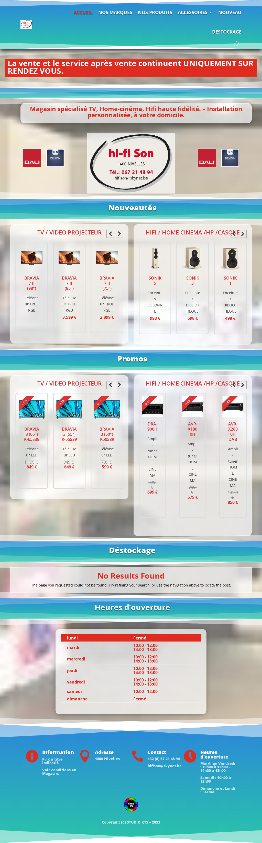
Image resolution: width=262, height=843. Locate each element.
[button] (119, 234)
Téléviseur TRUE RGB (32, 304)
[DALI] (32, 158)
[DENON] (55, 158)
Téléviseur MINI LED (107, 460)
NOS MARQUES (115, 12)
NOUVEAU (230, 12)
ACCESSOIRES (193, 12)
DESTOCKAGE (227, 32)
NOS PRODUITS (155, 12)
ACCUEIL (83, 12)
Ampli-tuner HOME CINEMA (152, 462)
